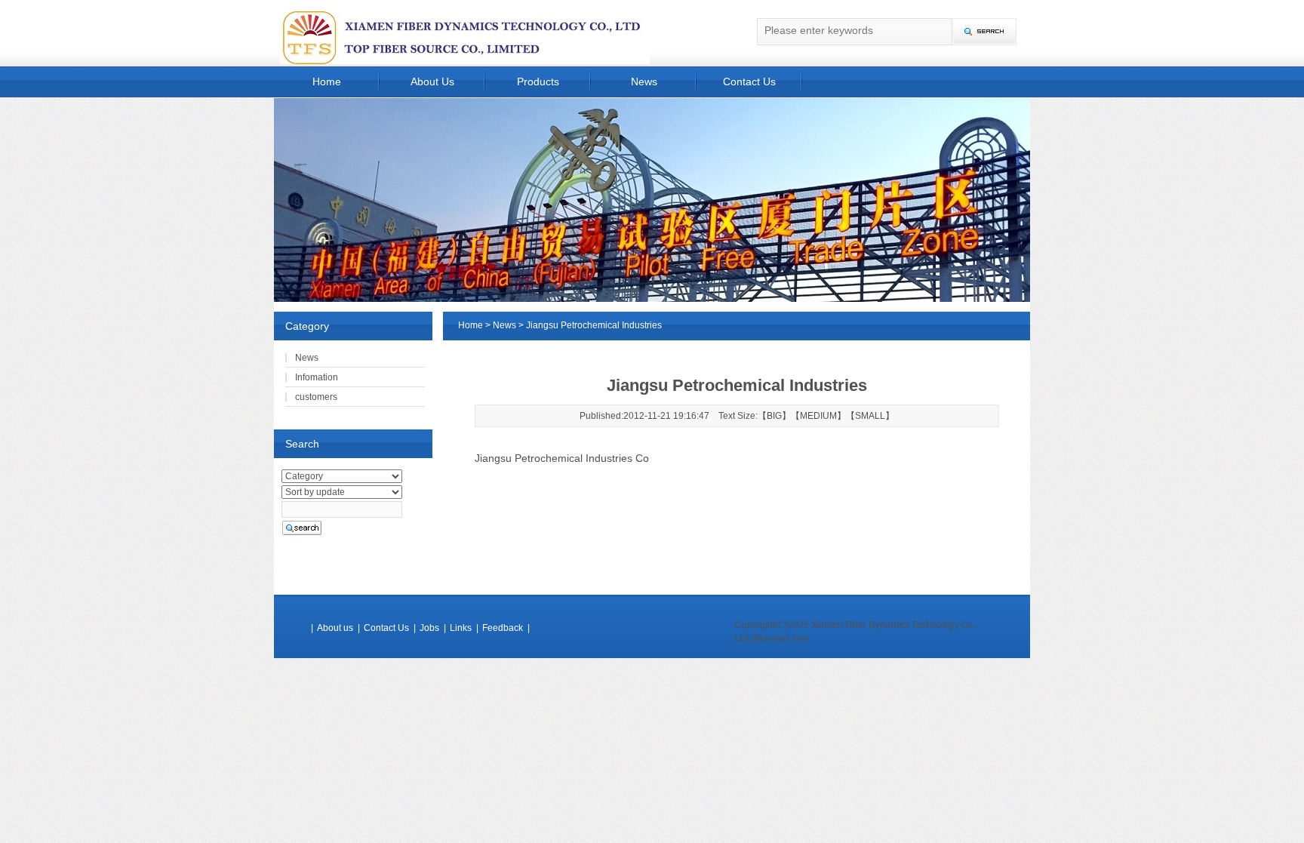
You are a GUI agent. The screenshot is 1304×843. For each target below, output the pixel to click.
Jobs (429, 628)
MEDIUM (818, 416)
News (644, 81)
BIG (774, 416)
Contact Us (749, 81)
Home (326, 81)
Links (461, 628)
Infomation (316, 377)
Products (538, 81)
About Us (432, 81)
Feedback (502, 628)
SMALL (870, 416)
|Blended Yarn (781, 638)
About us (335, 628)
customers (316, 397)
